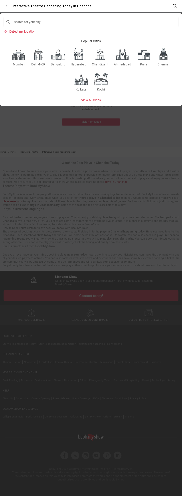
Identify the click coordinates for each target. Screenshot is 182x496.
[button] (6, 6)
